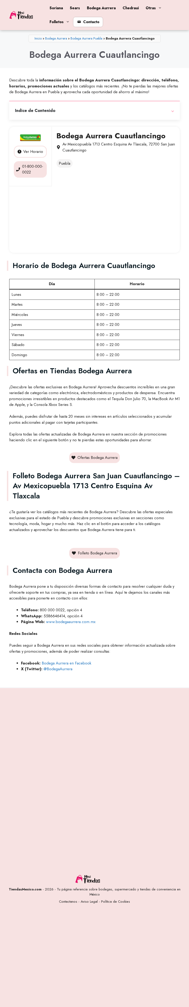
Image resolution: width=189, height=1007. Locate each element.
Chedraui (131, 8)
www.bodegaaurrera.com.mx (70, 621)
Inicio (38, 38)
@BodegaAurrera (58, 669)
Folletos (57, 22)
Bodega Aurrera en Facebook (66, 663)
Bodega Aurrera (101, 8)
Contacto (91, 22)
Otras (151, 8)
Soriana (56, 8)
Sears (75, 8)
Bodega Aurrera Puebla (86, 38)
